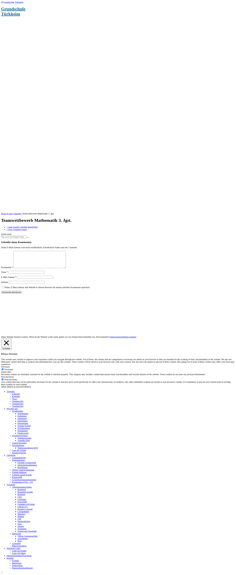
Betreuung (16, 534)
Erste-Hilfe (22, 502)
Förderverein (23, 433)
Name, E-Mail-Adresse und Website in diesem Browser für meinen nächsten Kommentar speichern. (47, 287)
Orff (19, 519)
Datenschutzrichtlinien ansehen (123, 337)
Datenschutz (17, 565)
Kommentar (7, 267)
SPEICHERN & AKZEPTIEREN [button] (16, 387)
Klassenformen (18, 460)
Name (4, 272)
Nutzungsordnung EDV (27, 448)
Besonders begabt (25, 492)
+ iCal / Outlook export (17, 229)
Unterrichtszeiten (19, 443)
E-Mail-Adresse (8, 277)
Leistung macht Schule (22, 475)
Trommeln (21, 529)
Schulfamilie (17, 411)
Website (4, 282)
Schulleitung (22, 413)
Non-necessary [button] (7, 377)
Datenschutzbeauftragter (22, 568)
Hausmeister (22, 423)
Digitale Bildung (19, 472)
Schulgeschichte (19, 453)
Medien (20, 516)
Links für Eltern (19, 553)
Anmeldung (22, 538)
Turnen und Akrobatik (27, 531)
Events (10, 214)
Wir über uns (12, 409)
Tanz (19, 524)
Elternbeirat (22, 421)
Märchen (21, 514)
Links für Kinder (19, 551)
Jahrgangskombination (27, 465)
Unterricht (11, 455)
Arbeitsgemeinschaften (22, 487)
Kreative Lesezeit (25, 509)
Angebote (11, 485)
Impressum (16, 563)
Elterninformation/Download (19, 556)
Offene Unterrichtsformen (23, 470)
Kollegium (22, 416)
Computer (21, 499)
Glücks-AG (22, 507)
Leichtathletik (23, 511)
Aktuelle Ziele (23, 440)
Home (4, 214)
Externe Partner (24, 426)
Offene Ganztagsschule (27, 536)
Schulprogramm (24, 438)
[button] (118, 572)
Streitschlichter (23, 521)
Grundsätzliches (19, 458)
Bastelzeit (21, 489)
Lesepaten (16, 543)
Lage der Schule (19, 450)
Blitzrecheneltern (19, 546)
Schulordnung (18, 445)
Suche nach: (6, 234)
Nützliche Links (13, 548)
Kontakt (10, 558)
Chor (19, 497)
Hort (19, 541)
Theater (20, 526)
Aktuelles (17, 214)
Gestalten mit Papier (26, 504)
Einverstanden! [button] (102, 337)
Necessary (8, 369)
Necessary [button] (5, 367)
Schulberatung (23, 428)
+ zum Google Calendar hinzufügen (22, 227)
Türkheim (13, 11)
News (14, 399)
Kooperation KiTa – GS (22, 482)
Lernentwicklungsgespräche (24, 480)
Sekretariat (22, 418)
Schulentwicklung (20, 435)
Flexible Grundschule (26, 462)
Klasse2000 (17, 477)
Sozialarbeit (22, 431)
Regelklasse (22, 467)
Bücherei (21, 494)
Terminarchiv (17, 401)
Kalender (16, 394)
